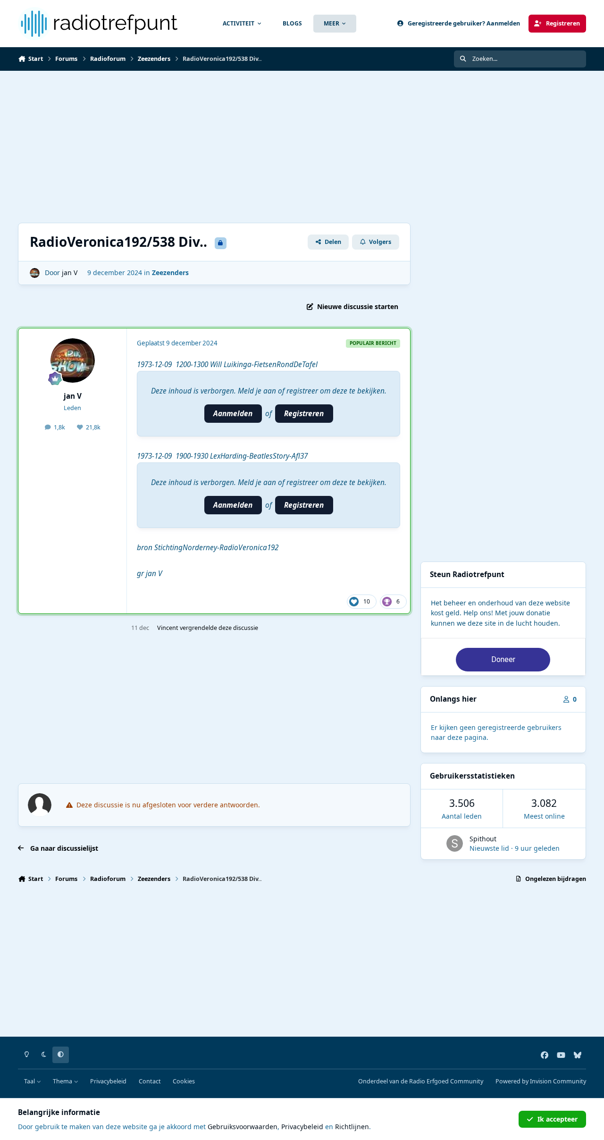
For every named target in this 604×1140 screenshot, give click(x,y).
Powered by (540, 1081)
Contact (150, 1081)
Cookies (184, 1081)
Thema (63, 1081)
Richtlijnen (352, 1126)
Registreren (304, 414)
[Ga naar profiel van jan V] (35, 273)
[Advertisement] (214, 147)
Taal (30, 1081)
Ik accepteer (557, 1119)
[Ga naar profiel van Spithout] (454, 843)
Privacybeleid (108, 1081)
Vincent (167, 628)
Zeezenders (170, 272)
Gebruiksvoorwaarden (242, 1126)
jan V (69, 272)
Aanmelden (232, 414)
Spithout (483, 838)
